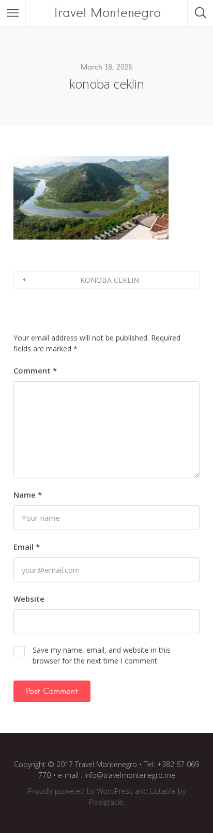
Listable (163, 791)
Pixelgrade (106, 802)
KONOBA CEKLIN (109, 280)
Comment (35, 370)
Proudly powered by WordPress (80, 791)
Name (27, 494)
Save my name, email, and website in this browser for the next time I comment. (102, 655)
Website (28, 598)
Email (26, 546)
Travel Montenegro (107, 12)
